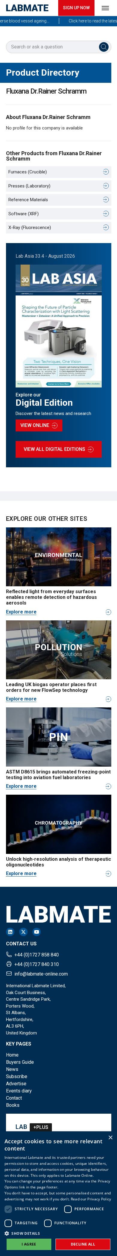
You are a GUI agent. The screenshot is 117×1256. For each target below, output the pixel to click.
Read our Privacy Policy (91, 1199)
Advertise (16, 1083)
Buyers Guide (20, 1062)
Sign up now (76, 7)
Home (12, 1055)
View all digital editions (54, 449)
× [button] (110, 1138)
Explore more (21, 612)
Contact (14, 1098)
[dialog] (58, 1193)
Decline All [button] (83, 1244)
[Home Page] (27, 7)
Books (13, 1105)
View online (34, 425)
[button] (58, 1233)
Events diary (19, 1091)
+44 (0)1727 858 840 (36, 955)
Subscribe (16, 1076)
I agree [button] (29, 1244)
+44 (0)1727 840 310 (36, 964)
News (12, 1069)
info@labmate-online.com (41, 974)
